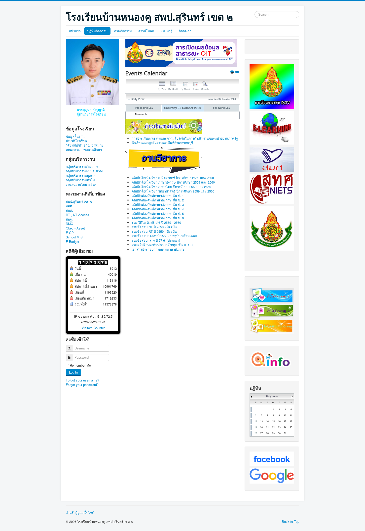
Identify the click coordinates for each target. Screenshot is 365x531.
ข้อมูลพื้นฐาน (75, 136)
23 (279, 427)
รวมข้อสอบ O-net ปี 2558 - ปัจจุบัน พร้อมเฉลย (164, 235)
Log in (73, 372)
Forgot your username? (82, 380)
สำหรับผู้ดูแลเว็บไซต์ (80, 512)
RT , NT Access (77, 215)
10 (285, 415)
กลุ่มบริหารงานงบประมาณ (84, 171)
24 (285, 427)
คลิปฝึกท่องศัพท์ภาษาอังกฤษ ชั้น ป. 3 (158, 204)
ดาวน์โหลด (146, 31)
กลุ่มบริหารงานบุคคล (80, 175)
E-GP (70, 232)
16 (279, 421)
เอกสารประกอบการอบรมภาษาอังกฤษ (158, 249)
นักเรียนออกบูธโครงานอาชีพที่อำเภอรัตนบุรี (162, 142)
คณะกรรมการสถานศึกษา (84, 150)
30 (279, 433)
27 (261, 433)
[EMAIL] (237, 72)
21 (267, 427)
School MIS (74, 237)
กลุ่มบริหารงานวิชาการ (82, 166)
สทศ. (69, 206)
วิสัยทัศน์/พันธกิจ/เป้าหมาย (84, 145)
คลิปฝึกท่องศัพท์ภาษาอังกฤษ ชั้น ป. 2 (158, 200)
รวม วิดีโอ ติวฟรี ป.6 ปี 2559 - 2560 (156, 222)
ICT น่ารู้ (166, 31)
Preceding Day (144, 108)
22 (273, 427)
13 (261, 421)
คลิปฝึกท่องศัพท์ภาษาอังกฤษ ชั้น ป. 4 (158, 209)
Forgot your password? (82, 384)
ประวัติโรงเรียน (76, 141)
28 (267, 433)
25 (291, 427)
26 (256, 433)
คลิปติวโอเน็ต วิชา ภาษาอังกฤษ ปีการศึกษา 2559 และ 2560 (173, 182)
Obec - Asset (75, 228)
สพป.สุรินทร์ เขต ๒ (79, 201)
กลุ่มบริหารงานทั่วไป (80, 180)
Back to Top (290, 521)
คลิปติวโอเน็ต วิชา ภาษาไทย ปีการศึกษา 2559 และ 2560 (171, 186)
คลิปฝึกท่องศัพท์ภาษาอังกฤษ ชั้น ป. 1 (158, 195)
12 (256, 421)
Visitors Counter (93, 327)
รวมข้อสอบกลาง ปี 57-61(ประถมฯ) (156, 240)
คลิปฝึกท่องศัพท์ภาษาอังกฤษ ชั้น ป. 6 (158, 218)
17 (285, 421)
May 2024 (272, 396)
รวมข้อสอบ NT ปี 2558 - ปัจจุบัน (154, 227)
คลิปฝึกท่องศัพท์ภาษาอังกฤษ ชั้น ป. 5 (158, 213)
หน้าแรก (75, 31)
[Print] (232, 72)
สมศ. (69, 210)
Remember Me (80, 365)
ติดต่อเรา (185, 31)
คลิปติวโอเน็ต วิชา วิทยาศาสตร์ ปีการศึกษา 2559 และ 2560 (173, 191)
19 (256, 427)
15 (273, 421)
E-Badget (72, 241)
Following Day (221, 108)
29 (273, 433)
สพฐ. (69, 219)
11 (291, 415)
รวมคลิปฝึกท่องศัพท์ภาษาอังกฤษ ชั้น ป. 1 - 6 (163, 244)
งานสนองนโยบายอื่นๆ (81, 184)
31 (285, 433)
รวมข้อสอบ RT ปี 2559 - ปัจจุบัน (154, 231)
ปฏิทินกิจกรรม (97, 31)
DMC (69, 224)
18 (291, 421)
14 (267, 421)
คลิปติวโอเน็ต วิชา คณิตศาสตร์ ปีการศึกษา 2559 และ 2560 (173, 177)
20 (261, 427)
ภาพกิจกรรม (123, 31)
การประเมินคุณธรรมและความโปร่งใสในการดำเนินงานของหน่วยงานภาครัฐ (185, 138)
